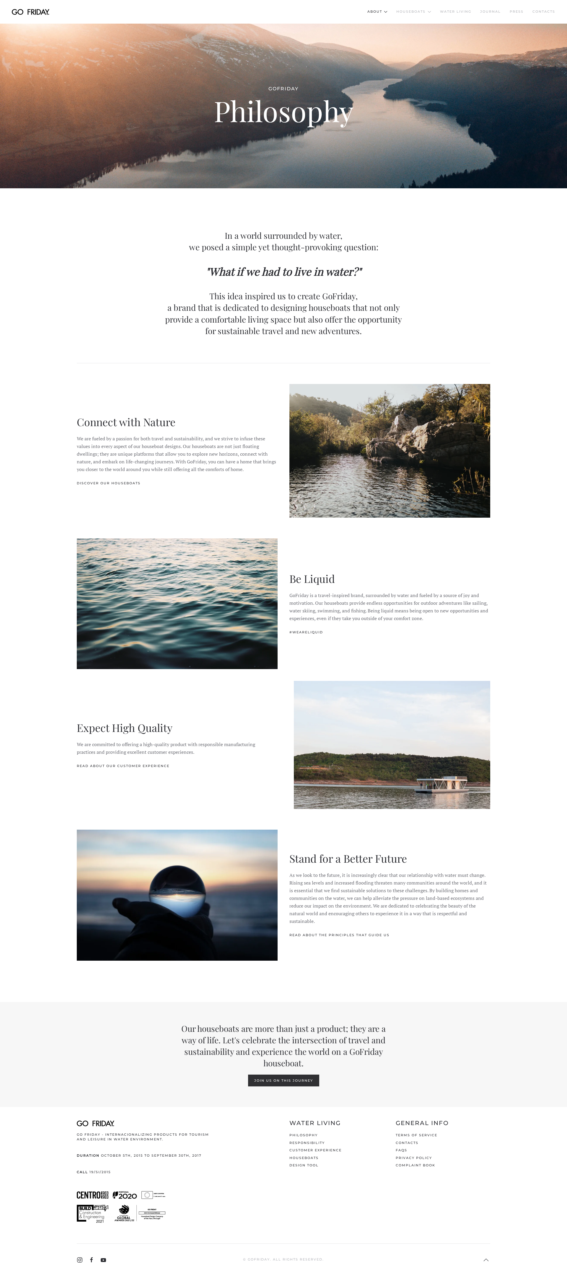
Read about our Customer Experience (123, 766)
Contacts (543, 11)
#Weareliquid (306, 632)
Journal (490, 11)
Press (517, 11)
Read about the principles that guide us (339, 935)
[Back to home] (30, 12)
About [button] (374, 11)
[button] (486, 1260)
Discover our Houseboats (109, 483)
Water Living (455, 11)
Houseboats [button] (411, 11)
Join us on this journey (283, 1080)
